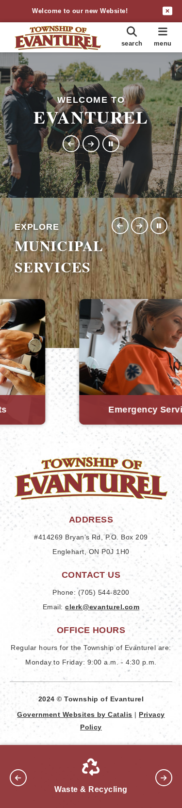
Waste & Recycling (90, 789)
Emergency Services (92, 409)
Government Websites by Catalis (74, 714)
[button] (71, 143)
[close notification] (167, 11)
